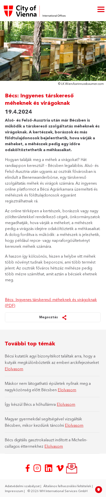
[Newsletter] (71, 467)
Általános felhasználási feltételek (67, 486)
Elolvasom (14, 368)
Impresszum (14, 491)
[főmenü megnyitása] (101, 9)
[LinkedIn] (49, 467)
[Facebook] (28, 467)
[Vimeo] (60, 467)
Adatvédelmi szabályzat (22, 486)
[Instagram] (38, 467)
